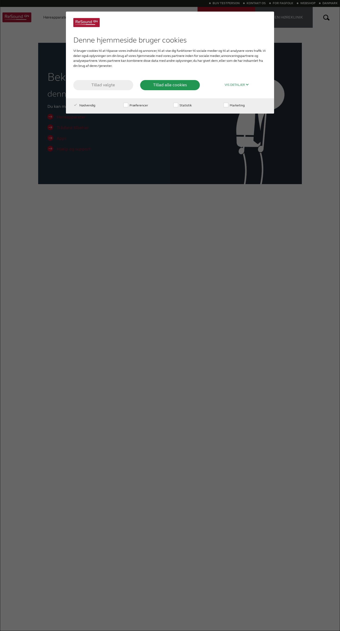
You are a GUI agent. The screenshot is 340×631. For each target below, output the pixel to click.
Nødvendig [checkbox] (87, 105)
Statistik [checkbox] (185, 105)
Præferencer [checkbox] (138, 105)
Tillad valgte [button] (103, 84)
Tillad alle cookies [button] (170, 84)
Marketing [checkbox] (237, 105)
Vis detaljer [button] (235, 85)
